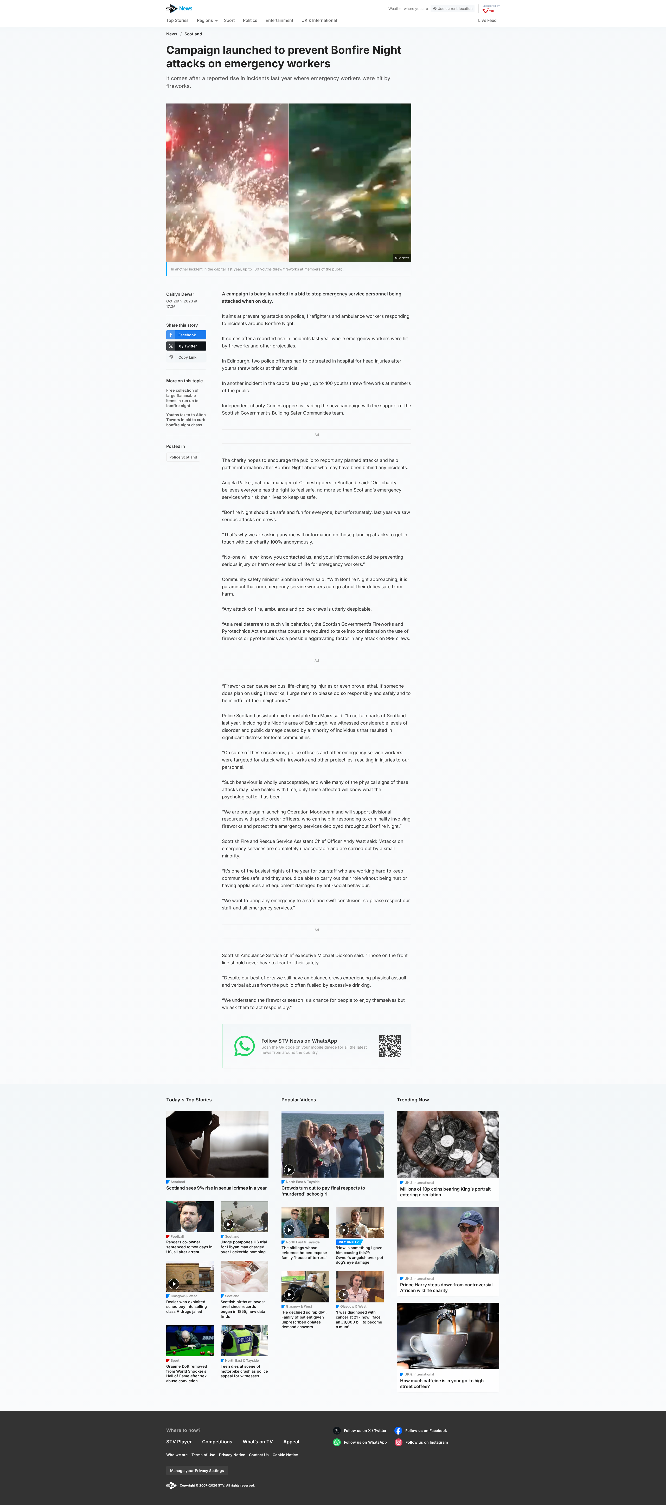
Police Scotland (183, 457)
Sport (229, 20)
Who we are (177, 1454)
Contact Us (259, 1454)
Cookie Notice (285, 1454)
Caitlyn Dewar (180, 294)
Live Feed (487, 20)
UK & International (319, 20)
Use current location (455, 8)
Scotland (193, 33)
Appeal (291, 1441)
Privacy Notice (232, 1454)
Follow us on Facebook (426, 1430)
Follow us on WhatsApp (365, 1442)
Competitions (217, 1441)
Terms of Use (203, 1454)
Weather (395, 8)
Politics (250, 20)
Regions (205, 20)
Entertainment (279, 20)
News (171, 33)
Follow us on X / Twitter (365, 1430)
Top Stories (177, 20)
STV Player (179, 1441)
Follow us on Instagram (427, 1442)
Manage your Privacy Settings (197, 1470)
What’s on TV (258, 1441)
